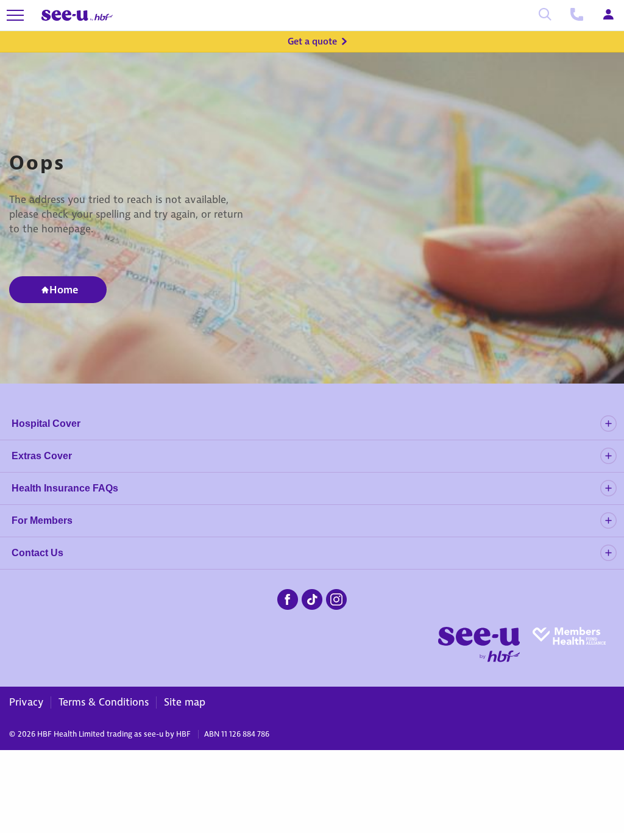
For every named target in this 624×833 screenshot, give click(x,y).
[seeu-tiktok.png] (312, 597)
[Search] (545, 15)
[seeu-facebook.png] (287, 597)
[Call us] (576, 15)
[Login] (608, 15)
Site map (184, 702)
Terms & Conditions (103, 702)
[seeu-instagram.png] (336, 597)
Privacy (26, 702)
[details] (608, 423)
